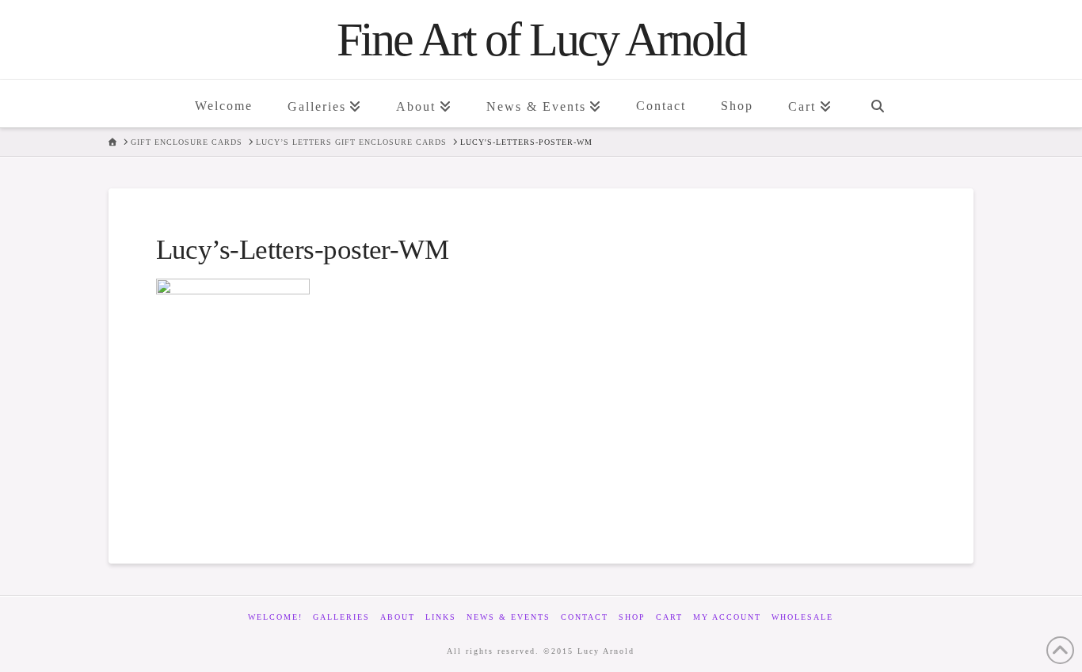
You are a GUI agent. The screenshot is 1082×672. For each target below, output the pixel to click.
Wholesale (802, 617)
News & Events (509, 617)
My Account (727, 617)
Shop (632, 617)
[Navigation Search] (876, 103)
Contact (584, 617)
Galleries (341, 617)
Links (440, 617)
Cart (669, 617)
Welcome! (275, 617)
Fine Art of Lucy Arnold (541, 39)
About (397, 617)
